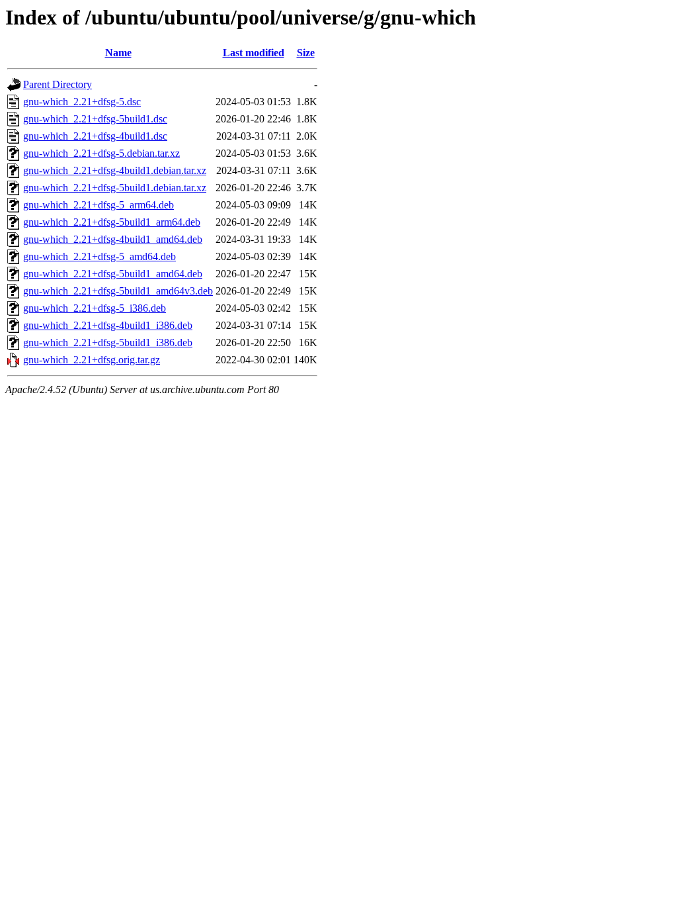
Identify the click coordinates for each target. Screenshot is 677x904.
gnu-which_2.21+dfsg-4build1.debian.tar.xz (114, 170)
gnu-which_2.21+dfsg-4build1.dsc (95, 136)
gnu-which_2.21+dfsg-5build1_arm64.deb (111, 222)
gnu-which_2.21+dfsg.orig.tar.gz (91, 359)
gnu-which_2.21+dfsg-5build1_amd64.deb (112, 273)
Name (118, 52)
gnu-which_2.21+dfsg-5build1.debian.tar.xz (114, 187)
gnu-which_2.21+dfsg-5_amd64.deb (99, 256)
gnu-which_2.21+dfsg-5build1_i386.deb (107, 342)
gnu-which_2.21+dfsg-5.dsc (82, 101)
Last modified (253, 52)
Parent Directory (57, 84)
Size (306, 52)
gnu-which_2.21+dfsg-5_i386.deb (94, 308)
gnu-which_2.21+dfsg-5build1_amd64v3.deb (118, 290)
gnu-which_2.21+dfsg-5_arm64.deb (98, 204)
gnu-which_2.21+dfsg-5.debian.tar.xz (101, 153)
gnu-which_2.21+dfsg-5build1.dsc (95, 118)
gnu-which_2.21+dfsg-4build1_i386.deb (107, 325)
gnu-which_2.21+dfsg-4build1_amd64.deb (112, 239)
